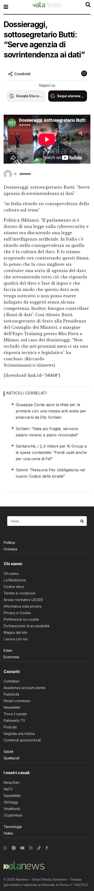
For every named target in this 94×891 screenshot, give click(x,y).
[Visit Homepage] (47, 7)
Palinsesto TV (14, 720)
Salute (8, 751)
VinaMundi (12, 809)
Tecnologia (13, 827)
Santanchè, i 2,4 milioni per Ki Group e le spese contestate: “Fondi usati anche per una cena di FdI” (51, 452)
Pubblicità (11, 694)
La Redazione (15, 580)
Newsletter (12, 707)
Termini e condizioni (19, 593)
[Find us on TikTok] (39, 848)
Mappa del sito (15, 632)
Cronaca (10, 549)
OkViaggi (11, 802)
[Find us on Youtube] (22, 848)
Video (8, 833)
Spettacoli (12, 758)
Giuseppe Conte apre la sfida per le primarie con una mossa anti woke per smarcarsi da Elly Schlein (51, 411)
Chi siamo (11, 573)
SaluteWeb (12, 796)
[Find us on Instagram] (31, 848)
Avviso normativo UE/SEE (23, 600)
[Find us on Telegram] (14, 848)
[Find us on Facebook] (47, 848)
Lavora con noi (15, 639)
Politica (9, 542)
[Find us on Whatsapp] (5, 848)
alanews (25, 174)
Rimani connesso (17, 701)
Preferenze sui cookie (21, 619)
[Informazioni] (84, 73)
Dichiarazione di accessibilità (26, 626)
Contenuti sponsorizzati (22, 740)
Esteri (8, 650)
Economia (11, 657)
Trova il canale (15, 714)
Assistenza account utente (24, 688)
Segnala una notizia (19, 733)
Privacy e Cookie (17, 613)
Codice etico (14, 587)
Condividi (22, 74)
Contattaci (12, 681)
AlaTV (8, 789)
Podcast (10, 727)
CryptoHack (13, 815)
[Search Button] (82, 521)
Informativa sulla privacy (23, 606)
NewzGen (12, 782)
